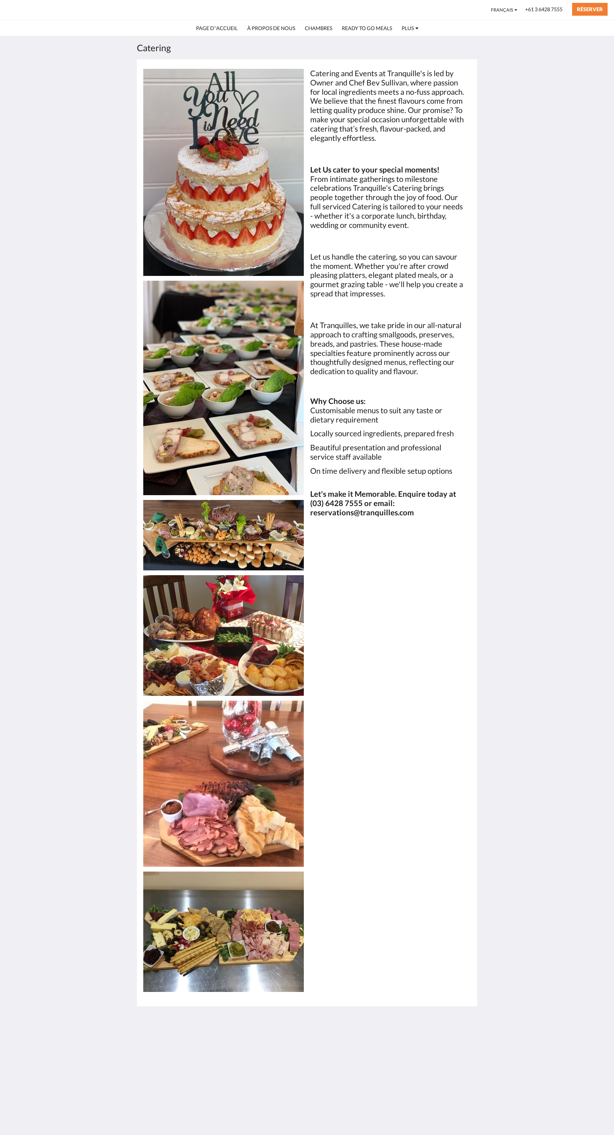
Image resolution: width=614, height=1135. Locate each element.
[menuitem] (217, 28)
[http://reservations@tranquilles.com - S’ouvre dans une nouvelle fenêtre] (464, 1038)
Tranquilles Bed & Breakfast (65, 9)
